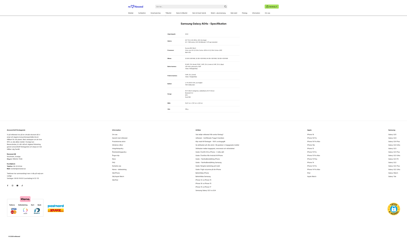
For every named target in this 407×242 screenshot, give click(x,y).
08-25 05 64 (17, 166)
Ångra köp (115, 155)
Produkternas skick (118, 141)
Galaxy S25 (392, 134)
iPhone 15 (310, 148)
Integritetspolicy (117, 148)
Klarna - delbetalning (119, 169)
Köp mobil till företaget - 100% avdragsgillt (210, 141)
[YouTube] (17, 185)
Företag (244, 13)
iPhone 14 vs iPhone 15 (203, 180)
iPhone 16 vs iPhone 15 (203, 183)
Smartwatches (156, 13)
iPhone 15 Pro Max (313, 155)
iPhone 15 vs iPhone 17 (203, 187)
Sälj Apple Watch (118, 176)
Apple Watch (311, 176)
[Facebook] (7, 185)
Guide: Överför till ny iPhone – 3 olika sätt (210, 152)
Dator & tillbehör (181, 13)
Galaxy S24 (392, 138)
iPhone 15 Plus (312, 159)
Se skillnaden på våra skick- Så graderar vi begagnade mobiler (217, 145)
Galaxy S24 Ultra (394, 145)
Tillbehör (168, 13)
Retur (114, 159)
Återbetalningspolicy (119, 152)
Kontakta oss (116, 166)
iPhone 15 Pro (312, 152)
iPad (308, 173)
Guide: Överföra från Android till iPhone (209, 155)
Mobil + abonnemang (218, 13)
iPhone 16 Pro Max (313, 141)
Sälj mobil (234, 13)
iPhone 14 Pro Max (313, 169)
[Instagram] (12, 185)
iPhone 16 (310, 134)
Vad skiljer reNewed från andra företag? (209, 134)
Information (256, 13)
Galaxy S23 (392, 148)
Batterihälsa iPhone (202, 173)
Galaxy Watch (393, 173)
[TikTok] (22, 185)
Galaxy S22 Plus (394, 166)
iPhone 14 (310, 162)
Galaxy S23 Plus (394, 152)
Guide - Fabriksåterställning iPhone (208, 159)
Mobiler (130, 13)
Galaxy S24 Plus (394, 141)
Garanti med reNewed (119, 138)
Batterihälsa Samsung (203, 176)
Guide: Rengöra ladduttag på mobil (208, 166)
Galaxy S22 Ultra (394, 169)
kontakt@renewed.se (18, 169)
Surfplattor (142, 13)
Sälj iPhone (116, 173)
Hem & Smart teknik (199, 13)
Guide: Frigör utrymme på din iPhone (208, 169)
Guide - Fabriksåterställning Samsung (209, 162)
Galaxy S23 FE (393, 159)
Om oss (267, 13)
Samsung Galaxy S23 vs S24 (206, 190)
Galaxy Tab (392, 176)
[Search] (225, 7)
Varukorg (273, 7)
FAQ (113, 162)
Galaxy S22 (392, 162)
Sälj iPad (115, 180)
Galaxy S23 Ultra (394, 155)
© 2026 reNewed (14, 236)
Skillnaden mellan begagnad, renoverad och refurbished (215, 148)
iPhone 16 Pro (312, 138)
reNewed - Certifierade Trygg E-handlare (210, 138)
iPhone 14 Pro (312, 166)
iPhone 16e (311, 145)
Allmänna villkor (117, 145)
